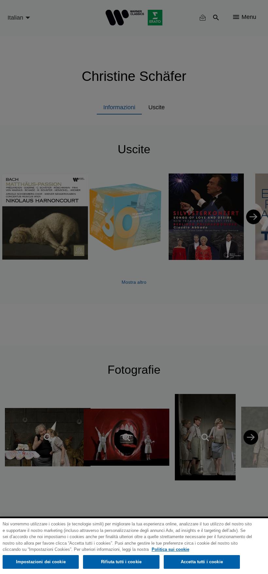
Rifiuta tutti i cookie (121, 561)
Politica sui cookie (170, 549)
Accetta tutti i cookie (202, 561)
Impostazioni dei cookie (41, 561)
